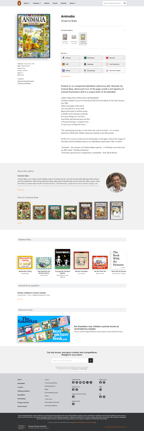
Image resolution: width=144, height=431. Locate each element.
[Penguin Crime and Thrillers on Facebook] (73, 396)
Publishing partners (50, 386)
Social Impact (22, 406)
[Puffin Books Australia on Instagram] (100, 389)
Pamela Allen (25, 273)
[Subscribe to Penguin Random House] (90, 360)
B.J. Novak (115, 273)
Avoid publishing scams (51, 392)
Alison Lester (100, 273)
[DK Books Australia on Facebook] (100, 396)
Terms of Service (88, 422)
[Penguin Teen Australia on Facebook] (73, 389)
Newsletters (21, 395)
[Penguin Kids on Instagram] (104, 382)
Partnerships (22, 399)
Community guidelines (51, 383)
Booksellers (21, 383)
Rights (46, 389)
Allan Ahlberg (61, 275)
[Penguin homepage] (19, 3)
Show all (20, 299)
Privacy (46, 396)
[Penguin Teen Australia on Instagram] (77, 389)
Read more (21, 190)
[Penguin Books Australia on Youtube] (84, 382)
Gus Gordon (81, 273)
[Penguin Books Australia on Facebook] (73, 382)
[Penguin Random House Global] (23, 427)
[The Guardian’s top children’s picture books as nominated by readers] (44, 329)
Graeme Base (69, 20)
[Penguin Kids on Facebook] (100, 382)
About (20, 379)
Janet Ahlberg (64, 276)
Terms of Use (75, 368)
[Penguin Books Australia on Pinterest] (80, 382)
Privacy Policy (84, 368)
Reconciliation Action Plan (52, 402)
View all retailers (65, 76)
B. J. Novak (122, 273)
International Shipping (51, 405)
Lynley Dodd (44, 275)
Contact (20, 387)
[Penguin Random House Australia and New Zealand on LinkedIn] (87, 382)
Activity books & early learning (26, 81)
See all (19, 223)
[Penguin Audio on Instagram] (73, 404)
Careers (47, 379)
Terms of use (48, 399)
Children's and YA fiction (24, 83)
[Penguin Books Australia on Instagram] (77, 382)
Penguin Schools (23, 402)
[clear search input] (124, 3)
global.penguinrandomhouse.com (115, 427)
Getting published (24, 391)
